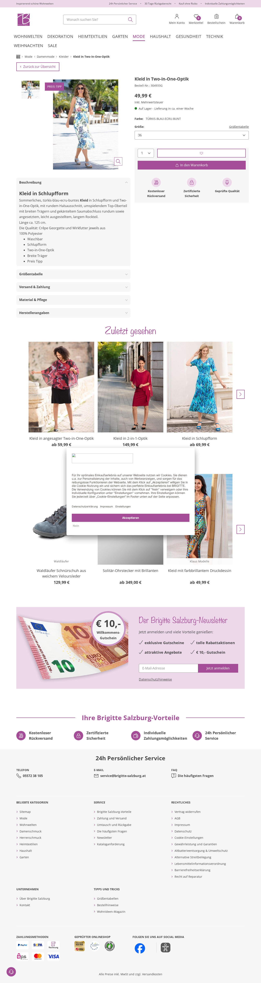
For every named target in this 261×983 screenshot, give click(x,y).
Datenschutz (183, 831)
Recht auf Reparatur (188, 876)
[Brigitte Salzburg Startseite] (23, 19)
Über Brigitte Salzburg (35, 898)
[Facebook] (140, 948)
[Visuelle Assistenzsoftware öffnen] (163, 947)
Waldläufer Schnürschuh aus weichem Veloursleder (61, 573)
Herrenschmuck (30, 838)
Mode (23, 818)
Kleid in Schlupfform (199, 438)
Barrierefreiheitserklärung (192, 870)
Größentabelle (239, 127)
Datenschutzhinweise (155, 679)
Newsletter (104, 838)
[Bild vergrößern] (118, 161)
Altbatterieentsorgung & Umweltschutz (201, 851)
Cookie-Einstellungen (189, 838)
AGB (177, 818)
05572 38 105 (33, 776)
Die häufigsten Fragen (196, 776)
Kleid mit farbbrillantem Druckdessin (199, 570)
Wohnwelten (28, 825)
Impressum (182, 825)
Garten (24, 857)
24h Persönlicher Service (123, 3)
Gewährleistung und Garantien (196, 844)
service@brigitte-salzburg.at (123, 776)
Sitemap (25, 812)
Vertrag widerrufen (188, 812)
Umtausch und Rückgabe (114, 825)
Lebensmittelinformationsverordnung (200, 864)
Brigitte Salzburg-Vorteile (114, 812)
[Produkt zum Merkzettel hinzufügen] (201, 153)
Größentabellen (107, 898)
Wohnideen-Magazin (111, 912)
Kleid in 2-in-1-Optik (130, 438)
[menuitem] (28, 36)
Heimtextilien (29, 844)
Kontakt (25, 905)
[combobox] (99, 19)
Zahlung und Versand (112, 818)
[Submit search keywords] (130, 19)
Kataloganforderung (111, 844)
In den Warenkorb (194, 165)
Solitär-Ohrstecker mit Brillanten (130, 570)
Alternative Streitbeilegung (193, 857)
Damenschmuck (30, 831)
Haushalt (26, 851)
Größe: (139, 127)
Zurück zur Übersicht (39, 66)
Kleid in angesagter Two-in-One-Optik (61, 438)
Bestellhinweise (107, 905)
